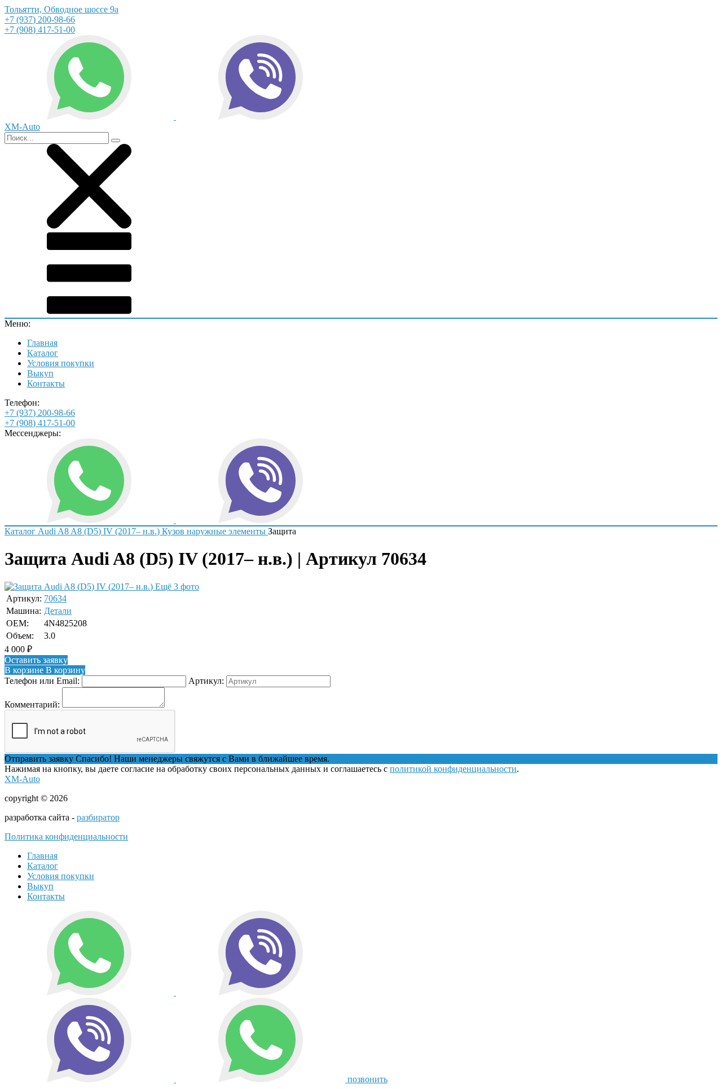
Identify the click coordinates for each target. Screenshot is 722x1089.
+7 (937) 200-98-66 (40, 19)
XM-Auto (22, 779)
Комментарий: (32, 704)
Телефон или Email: (42, 681)
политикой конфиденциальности (453, 769)
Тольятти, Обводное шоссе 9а (61, 9)
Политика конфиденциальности (66, 836)
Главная (42, 343)
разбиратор (98, 817)
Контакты (46, 383)
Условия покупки (60, 363)
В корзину (45, 670)
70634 (55, 598)
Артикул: (206, 681)
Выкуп (40, 373)
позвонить (367, 1079)
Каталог (42, 353)
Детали (58, 611)
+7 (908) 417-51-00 (40, 29)
